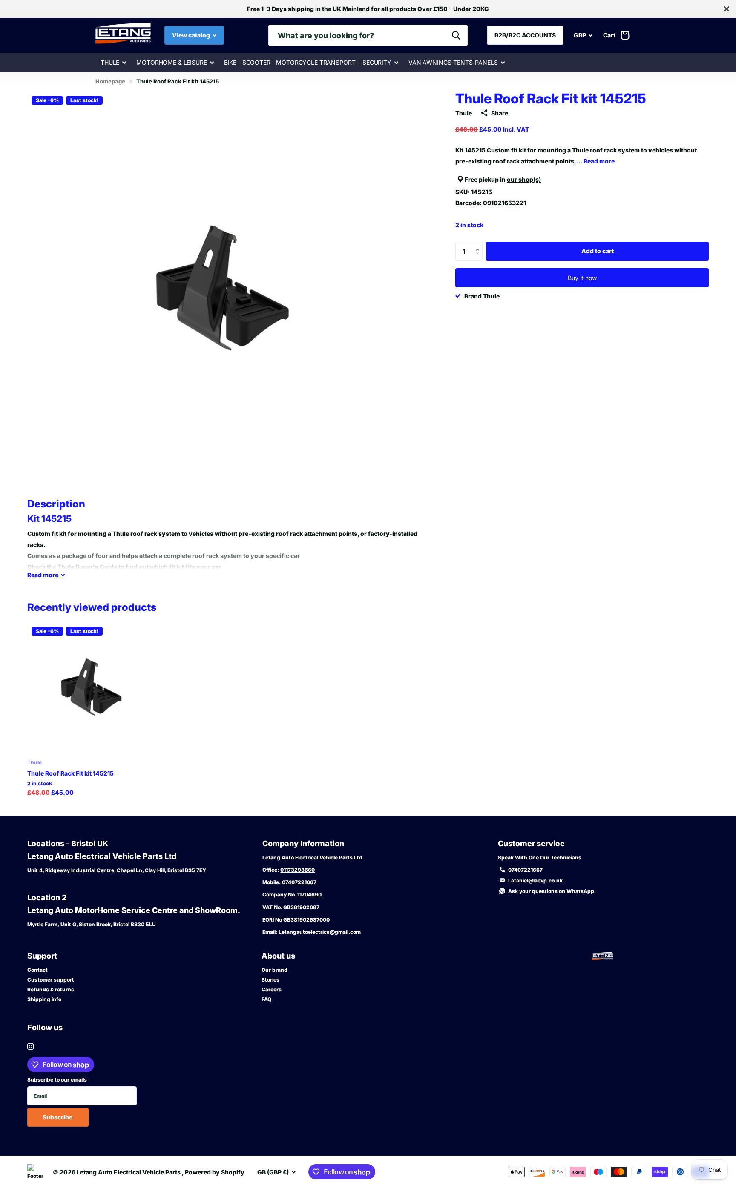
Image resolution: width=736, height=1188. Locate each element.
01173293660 (297, 870)
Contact (37, 970)
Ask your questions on (551, 891)
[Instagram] (30, 1046)
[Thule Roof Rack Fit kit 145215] (92, 688)
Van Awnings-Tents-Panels (453, 62)
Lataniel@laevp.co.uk (535, 880)
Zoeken (456, 35)
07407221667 (299, 882)
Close (726, 9)
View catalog (191, 35)
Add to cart (597, 251)
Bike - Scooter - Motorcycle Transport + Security (307, 62)
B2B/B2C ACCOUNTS (525, 35)
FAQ (266, 999)
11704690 (309, 894)
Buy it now (582, 277)
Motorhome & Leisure (171, 62)
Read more (599, 161)
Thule (110, 62)
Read (42, 574)
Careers (272, 989)
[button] (479, 244)
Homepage (110, 81)
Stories (270, 979)
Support (42, 955)
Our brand (275, 970)
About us (278, 955)
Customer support (50, 979)
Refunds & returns (50, 989)
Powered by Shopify (214, 1172)
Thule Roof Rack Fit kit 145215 (70, 773)
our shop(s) (524, 179)
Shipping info (44, 999)
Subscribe (58, 1117)
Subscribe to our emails (57, 1079)
